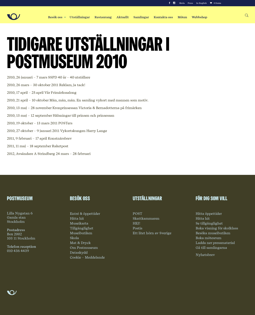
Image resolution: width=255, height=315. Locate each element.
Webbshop (199, 17)
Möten (182, 17)
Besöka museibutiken (213, 233)
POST (137, 214)
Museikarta (79, 223)
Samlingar (141, 17)
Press (190, 3)
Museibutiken (81, 233)
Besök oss (56, 17)
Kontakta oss (163, 17)
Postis (137, 228)
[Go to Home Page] (13, 16)
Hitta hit (77, 218)
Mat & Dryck (80, 243)
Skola (182, 3)
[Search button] (246, 15)
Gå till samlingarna (211, 248)
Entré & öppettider (85, 214)
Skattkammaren (146, 218)
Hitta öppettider (209, 214)
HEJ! (136, 223)
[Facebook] (169, 3)
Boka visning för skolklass (217, 228)
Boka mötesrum (208, 238)
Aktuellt (122, 17)
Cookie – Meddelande (87, 257)
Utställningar (80, 17)
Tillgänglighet (81, 228)
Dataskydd (79, 252)
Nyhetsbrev (205, 255)
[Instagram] (174, 3)
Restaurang (103, 17)
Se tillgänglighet (209, 223)
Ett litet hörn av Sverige (152, 233)
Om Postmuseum (84, 248)
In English (201, 3)
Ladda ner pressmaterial (215, 243)
